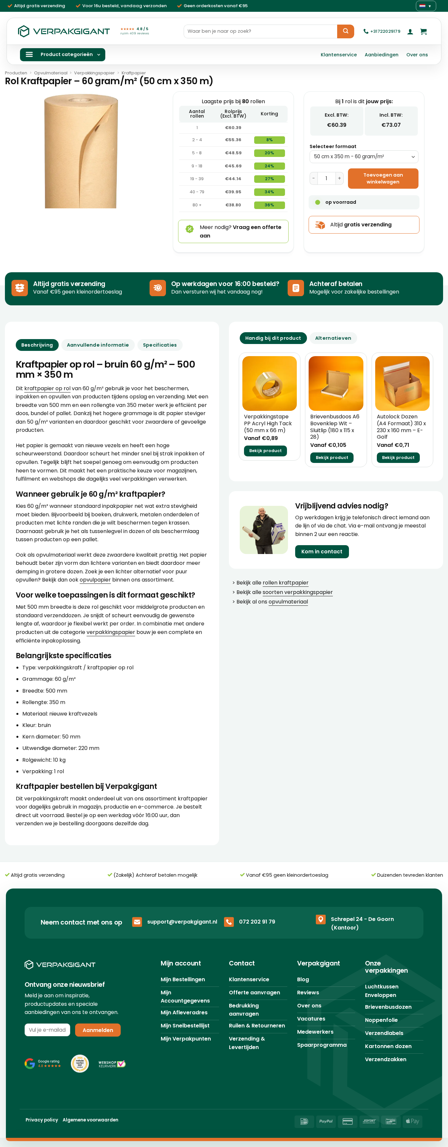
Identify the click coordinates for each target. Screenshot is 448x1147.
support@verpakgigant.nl (182, 922)
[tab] (273, 338)
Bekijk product (265, 450)
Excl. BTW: (337, 115)
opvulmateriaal (288, 601)
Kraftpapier (134, 73)
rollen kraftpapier (286, 582)
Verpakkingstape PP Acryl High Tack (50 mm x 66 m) (268, 423)
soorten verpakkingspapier (298, 592)
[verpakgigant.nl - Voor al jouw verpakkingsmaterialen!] (64, 31)
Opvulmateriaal (51, 73)
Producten (16, 73)
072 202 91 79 (257, 922)
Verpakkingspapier (94, 73)
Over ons (417, 54)
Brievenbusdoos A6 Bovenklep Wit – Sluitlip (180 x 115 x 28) (334, 427)
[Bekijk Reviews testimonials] (43, 1063)
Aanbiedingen (381, 54)
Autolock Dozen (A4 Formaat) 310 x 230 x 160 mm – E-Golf (401, 427)
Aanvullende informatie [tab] (98, 345)
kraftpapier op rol (47, 388)
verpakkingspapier (111, 632)
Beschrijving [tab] (37, 345)
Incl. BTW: (391, 115)
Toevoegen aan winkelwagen (383, 178)
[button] (410, 31)
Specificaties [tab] (160, 345)
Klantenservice (339, 54)
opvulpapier (95, 579)
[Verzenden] (345, 31)
